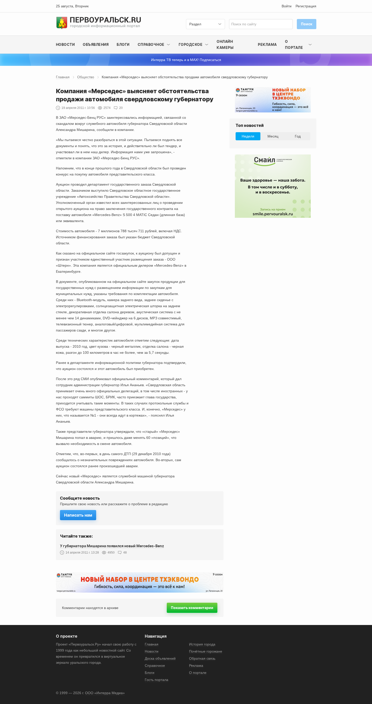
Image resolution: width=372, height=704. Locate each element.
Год (298, 136)
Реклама (267, 44)
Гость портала (156, 680)
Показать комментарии (192, 607)
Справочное (155, 665)
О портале (197, 673)
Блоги (123, 44)
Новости (65, 44)
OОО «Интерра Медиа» (105, 693)
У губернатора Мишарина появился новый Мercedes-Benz (112, 546)
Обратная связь (202, 658)
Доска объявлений (160, 658)
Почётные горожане (205, 651)
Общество (85, 77)
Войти (287, 6)
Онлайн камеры (225, 44)
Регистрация (306, 6)
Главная (63, 77)
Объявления (96, 44)
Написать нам (78, 515)
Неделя (248, 136)
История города (202, 644)
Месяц (272, 136)
